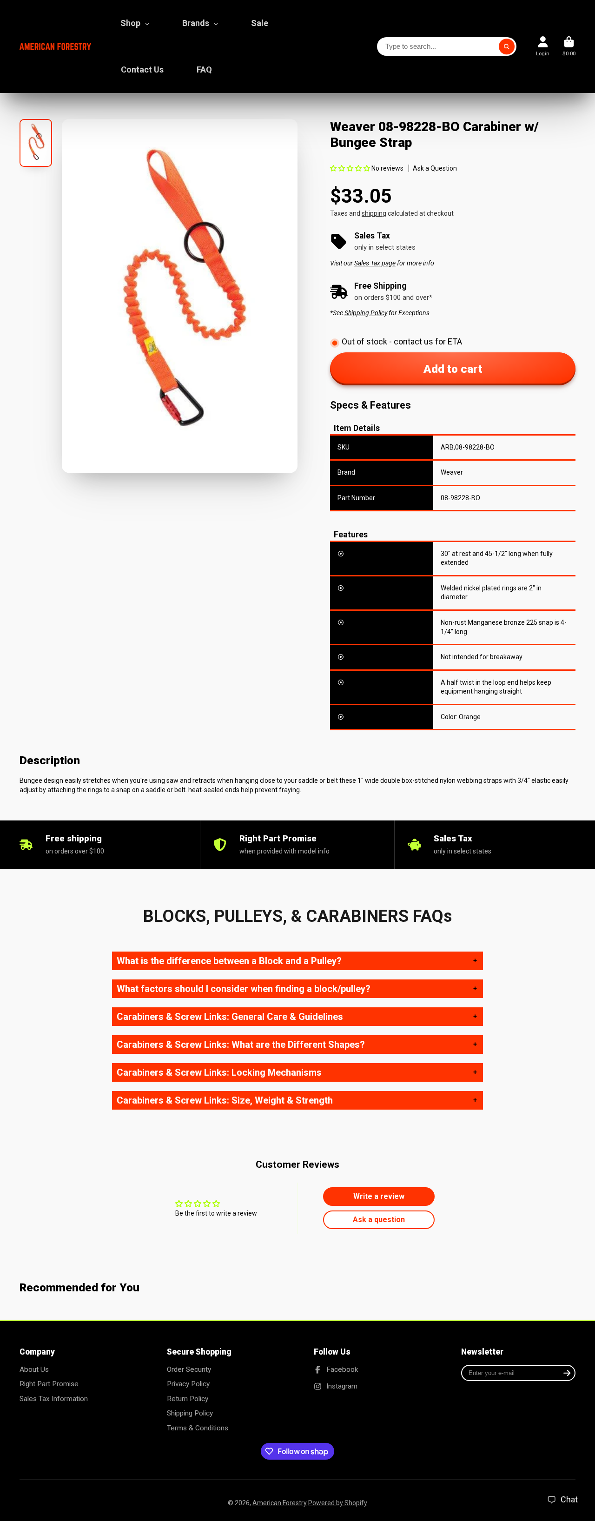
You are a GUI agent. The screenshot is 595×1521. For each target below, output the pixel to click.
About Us (34, 1369)
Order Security (189, 1369)
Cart (568, 46)
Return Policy (187, 1399)
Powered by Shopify (337, 1503)
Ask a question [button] (379, 1219)
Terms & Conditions (197, 1428)
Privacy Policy (188, 1384)
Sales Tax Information (54, 1399)
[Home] (55, 47)
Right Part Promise (49, 1384)
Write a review (378, 1196)
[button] (350, 168)
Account (542, 46)
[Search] (507, 46)
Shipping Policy (190, 1413)
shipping (374, 213)
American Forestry (279, 1503)
